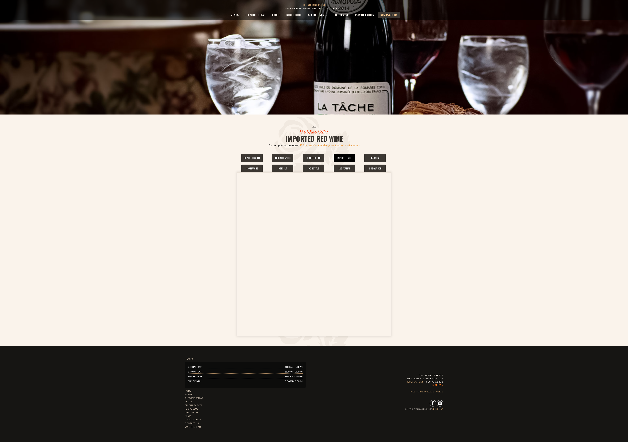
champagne (252, 168)
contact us (192, 423)
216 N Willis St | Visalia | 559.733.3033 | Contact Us (314, 8)
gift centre (341, 15)
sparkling (375, 158)
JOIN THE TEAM (193, 427)
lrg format (344, 168)
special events (317, 15)
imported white (283, 158)
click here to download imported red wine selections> (329, 145)
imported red (344, 158)
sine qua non (375, 168)
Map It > (437, 385)
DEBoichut (438, 409)
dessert (283, 168)
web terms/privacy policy (426, 391)
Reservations (415, 382)
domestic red (314, 158)
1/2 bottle (313, 168)
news (188, 416)
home (188, 391)
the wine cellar (255, 15)
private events (364, 15)
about (276, 15)
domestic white (252, 158)
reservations (388, 15)
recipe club (294, 15)
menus (235, 15)
